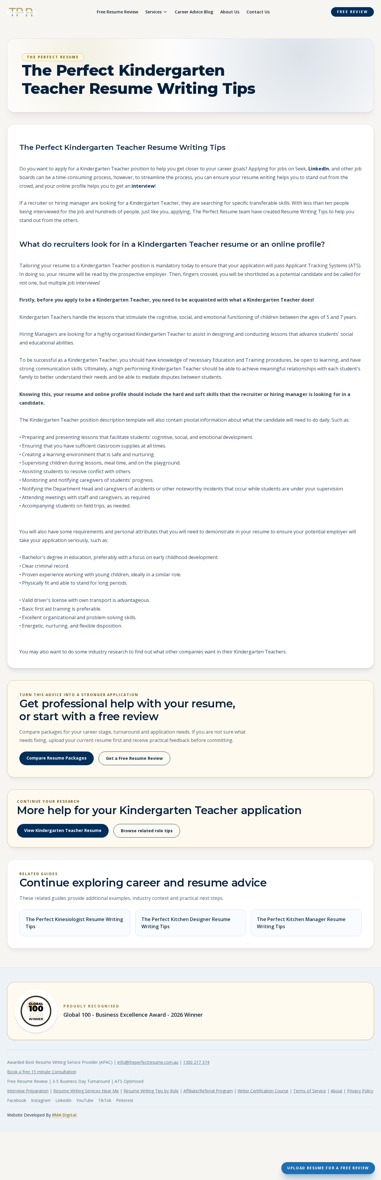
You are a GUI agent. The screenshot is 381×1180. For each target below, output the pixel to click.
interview (143, 186)
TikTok (104, 1100)
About (336, 1091)
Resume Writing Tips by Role (151, 1091)
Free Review (352, 11)
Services (153, 12)
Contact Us (258, 12)
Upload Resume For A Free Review (328, 1167)
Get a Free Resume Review (134, 758)
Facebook (16, 1100)
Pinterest (124, 1100)
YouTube (84, 1100)
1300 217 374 (196, 1062)
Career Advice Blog (194, 12)
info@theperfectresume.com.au (147, 1062)
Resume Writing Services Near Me (86, 1091)
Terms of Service (309, 1091)
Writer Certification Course (263, 1091)
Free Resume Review (117, 12)
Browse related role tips (147, 830)
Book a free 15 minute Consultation (41, 1072)
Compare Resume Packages (56, 758)
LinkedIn (318, 168)
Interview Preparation (28, 1091)
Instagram (41, 1100)
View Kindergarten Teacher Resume (63, 830)
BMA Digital (64, 1115)
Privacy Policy (360, 1091)
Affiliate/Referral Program (208, 1091)
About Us (229, 12)
